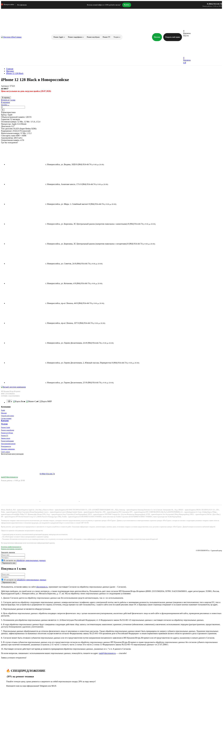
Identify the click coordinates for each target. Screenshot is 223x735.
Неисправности (6, 446)
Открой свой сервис (7, 416)
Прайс (3, 410)
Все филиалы (22, 5)
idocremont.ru (42, 587)
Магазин (157, 37)
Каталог (5, 420)
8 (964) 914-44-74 (214, 4)
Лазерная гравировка (8, 449)
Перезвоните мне (8, 563)
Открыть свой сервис (172, 37)
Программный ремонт (8, 444)
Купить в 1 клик (8, 100)
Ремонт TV (106, 37)
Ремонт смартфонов (75, 37)
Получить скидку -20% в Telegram (60, 708)
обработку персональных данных (31, 560)
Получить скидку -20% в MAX (59, 727)
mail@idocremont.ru (9, 477)
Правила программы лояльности (11, 549)
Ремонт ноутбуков (93, 37)
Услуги (116, 37)
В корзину (6, 98)
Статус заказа (5, 452)
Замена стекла (5, 438)
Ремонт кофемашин (7, 441)
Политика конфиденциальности (11, 547)
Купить (126, 5)
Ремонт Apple (58, 37)
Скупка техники (6, 418)
